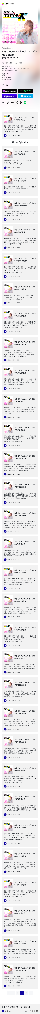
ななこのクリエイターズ (10, 58)
